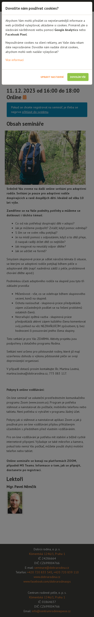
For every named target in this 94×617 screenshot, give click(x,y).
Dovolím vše (78, 77)
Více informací (14, 60)
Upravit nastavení (52, 77)
